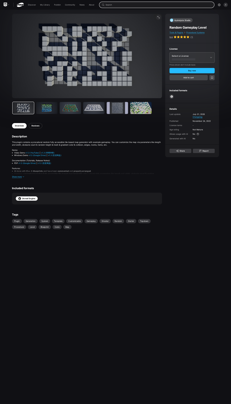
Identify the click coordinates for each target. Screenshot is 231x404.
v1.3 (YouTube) (32, 153)
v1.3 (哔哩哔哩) (47, 153)
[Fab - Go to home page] (20, 5)
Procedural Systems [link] (195, 32)
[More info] (198, 134)
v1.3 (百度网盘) (54, 155)
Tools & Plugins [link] (176, 32)
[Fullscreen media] (158, 17)
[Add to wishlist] (212, 77)
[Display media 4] (117, 108)
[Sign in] (226, 5)
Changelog (198, 117)
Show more (17, 177)
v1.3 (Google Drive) (37, 155)
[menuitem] (32, 5)
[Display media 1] (46, 108)
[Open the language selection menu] (219, 5)
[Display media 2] (70, 108)
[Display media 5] (141, 108)
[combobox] (159, 4)
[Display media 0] (23, 108)
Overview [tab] (19, 126)
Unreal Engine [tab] (28, 198)
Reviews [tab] (35, 126)
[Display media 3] (94, 108)
